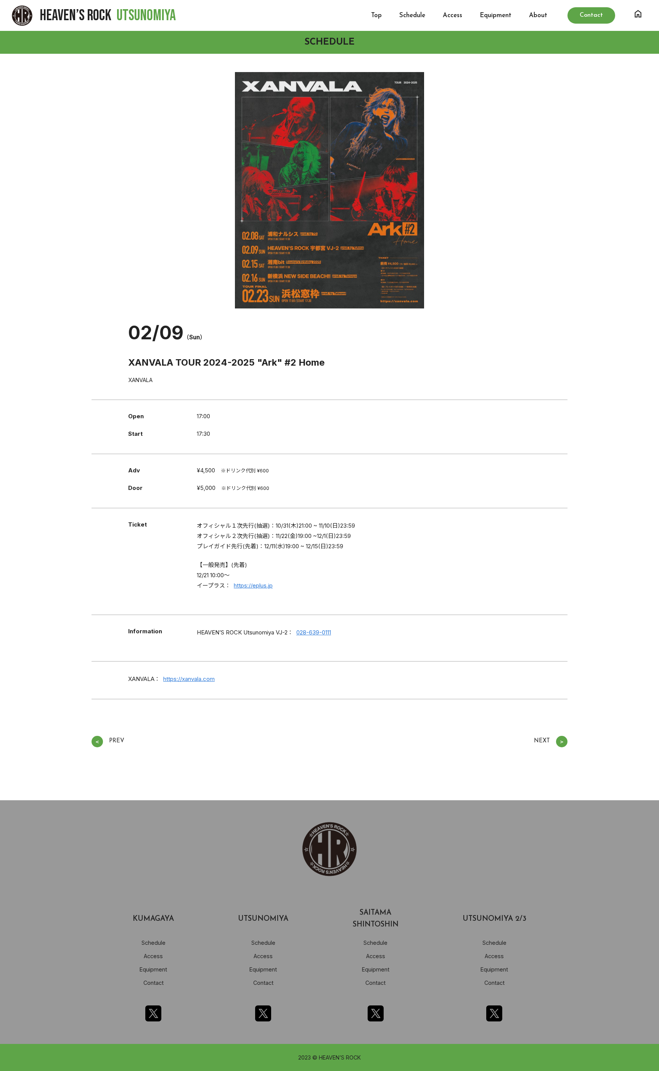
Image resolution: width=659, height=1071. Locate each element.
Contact (153, 982)
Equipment (495, 15)
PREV (109, 741)
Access (452, 15)
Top (376, 15)
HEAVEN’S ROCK (108, 16)
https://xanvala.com (189, 678)
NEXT (549, 741)
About (538, 15)
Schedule (412, 15)
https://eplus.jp (253, 585)
